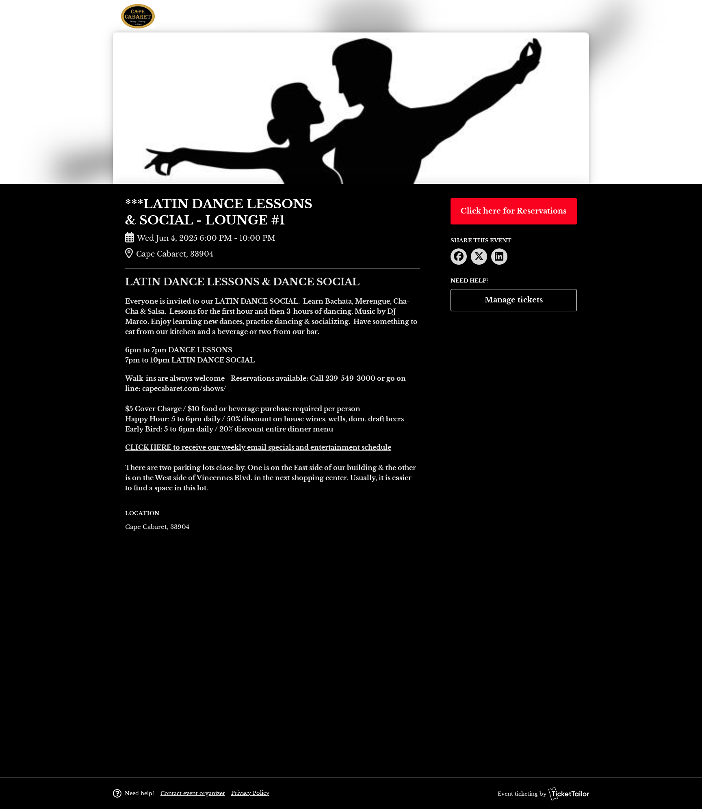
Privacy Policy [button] (250, 793)
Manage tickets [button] (514, 300)
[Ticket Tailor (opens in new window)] (568, 793)
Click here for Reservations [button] (513, 211)
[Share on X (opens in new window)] (479, 256)
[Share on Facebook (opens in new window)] (459, 256)
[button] (192, 793)
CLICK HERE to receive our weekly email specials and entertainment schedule (258, 447)
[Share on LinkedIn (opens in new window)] (499, 256)
